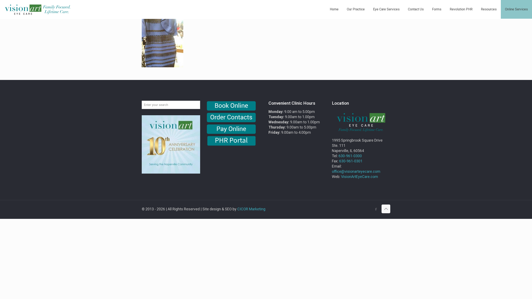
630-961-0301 (350, 161)
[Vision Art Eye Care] (37, 9)
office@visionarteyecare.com (356, 171)
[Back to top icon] (386, 209)
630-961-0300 (350, 156)
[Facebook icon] (375, 209)
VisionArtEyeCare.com (359, 176)
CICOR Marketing (251, 209)
